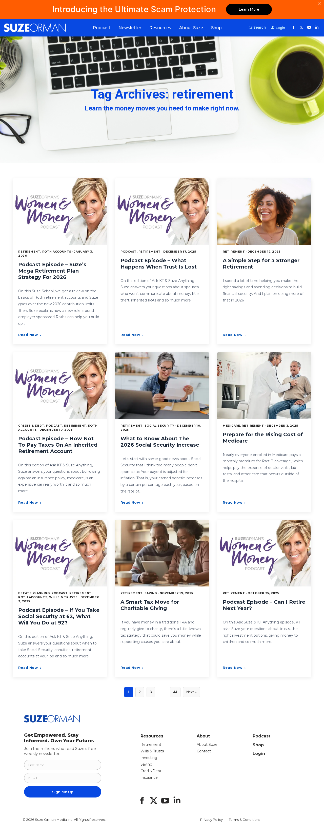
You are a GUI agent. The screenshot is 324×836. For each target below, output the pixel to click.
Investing (148, 757)
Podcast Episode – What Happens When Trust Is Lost (158, 263)
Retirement (150, 744)
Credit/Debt (150, 771)
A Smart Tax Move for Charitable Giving (149, 605)
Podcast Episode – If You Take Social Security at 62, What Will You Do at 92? (58, 616)
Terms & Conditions (244, 820)
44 (175, 692)
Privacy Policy (211, 820)
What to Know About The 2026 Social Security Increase (159, 441)
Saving (146, 764)
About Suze (207, 744)
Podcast (261, 736)
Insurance (149, 777)
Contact (204, 751)
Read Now (29, 335)
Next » (191, 692)
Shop (258, 745)
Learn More (249, 9)
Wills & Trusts (152, 751)
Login (259, 753)
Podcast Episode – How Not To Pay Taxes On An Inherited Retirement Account (57, 444)
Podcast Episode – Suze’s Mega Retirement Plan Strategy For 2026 (52, 270)
